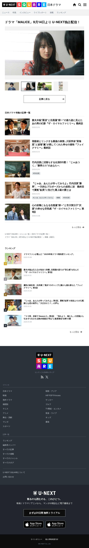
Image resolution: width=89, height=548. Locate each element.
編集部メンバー (9, 445)
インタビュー (25, 12)
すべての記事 (8, 449)
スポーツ (6, 426)
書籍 (47, 422)
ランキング (61, 12)
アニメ (5, 413)
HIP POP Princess (53, 395)
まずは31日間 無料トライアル (44, 512)
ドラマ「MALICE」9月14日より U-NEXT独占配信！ (24, 237)
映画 (4, 395)
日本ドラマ (7, 391)
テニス (5, 409)
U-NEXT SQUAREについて (14, 472)
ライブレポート (40, 12)
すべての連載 (8, 454)
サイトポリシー (36, 539)
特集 (14, 12)
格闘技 (5, 404)
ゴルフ (48, 404)
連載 (52, 12)
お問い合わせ (8, 477)
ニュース (6, 12)
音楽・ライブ (51, 413)
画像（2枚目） (50, 237)
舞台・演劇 (7, 417)
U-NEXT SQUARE (11, 234)
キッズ (48, 417)
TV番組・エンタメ (53, 409)
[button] (85, 5)
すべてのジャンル (10, 458)
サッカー (49, 400)
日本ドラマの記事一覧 (40, 234)
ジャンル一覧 (25, 234)
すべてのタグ (8, 462)
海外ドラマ (7, 400)
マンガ (5, 422)
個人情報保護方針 (51, 539)
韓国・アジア (51, 391)
